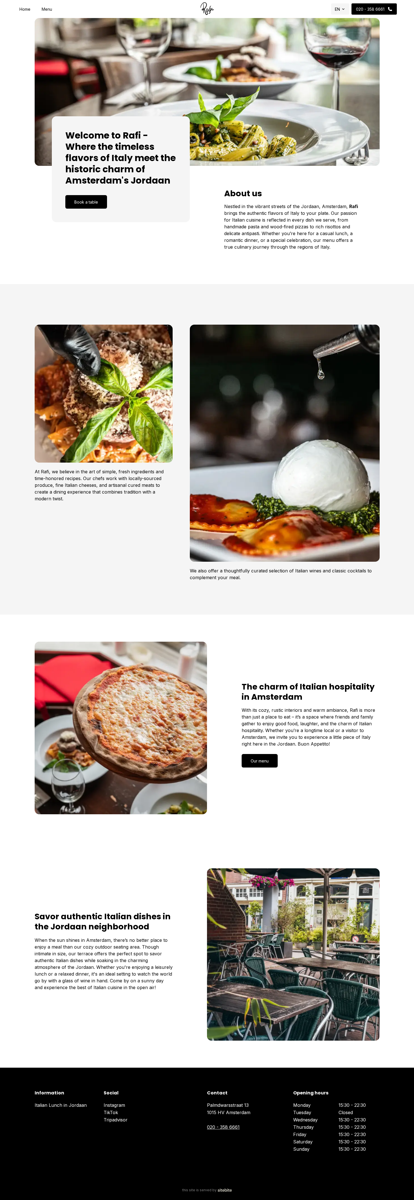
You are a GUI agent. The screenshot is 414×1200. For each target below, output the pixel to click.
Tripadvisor (116, 1120)
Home (24, 9)
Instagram (114, 1105)
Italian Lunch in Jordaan (61, 1105)
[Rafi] (207, 9)
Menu (47, 9)
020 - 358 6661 (223, 1127)
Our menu (260, 761)
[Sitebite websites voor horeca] (225, 1190)
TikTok (111, 1112)
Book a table (86, 202)
